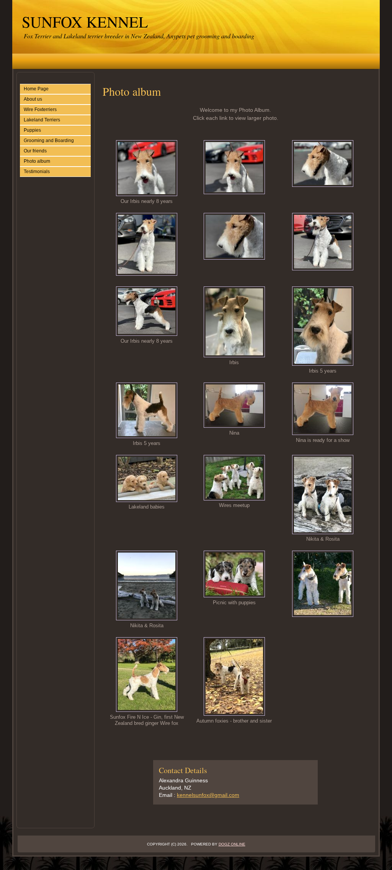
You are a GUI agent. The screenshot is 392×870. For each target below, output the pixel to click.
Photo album (37, 161)
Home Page (36, 89)
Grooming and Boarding (49, 140)
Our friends (35, 151)
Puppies (32, 130)
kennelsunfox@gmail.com (208, 795)
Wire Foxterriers (40, 109)
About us (33, 99)
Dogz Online (232, 844)
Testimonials (37, 171)
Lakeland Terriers (42, 120)
